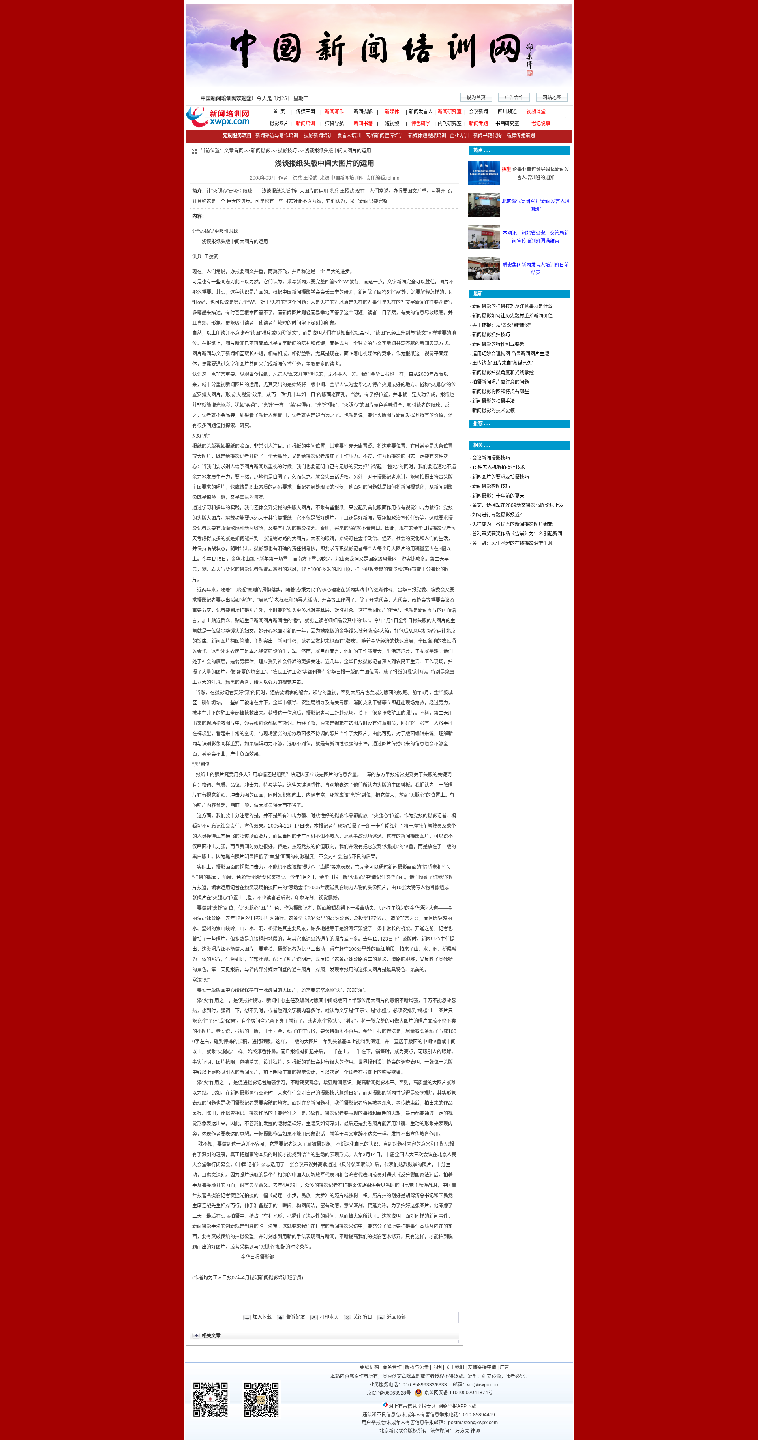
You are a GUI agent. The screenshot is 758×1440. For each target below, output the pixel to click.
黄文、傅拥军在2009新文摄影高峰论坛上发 (518, 505)
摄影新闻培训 (318, 136)
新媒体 (392, 112)
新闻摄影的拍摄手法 (493, 401)
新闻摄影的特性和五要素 (498, 344)
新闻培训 (305, 123)
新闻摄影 (363, 112)
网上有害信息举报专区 (412, 1406)
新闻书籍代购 (485, 136)
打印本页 (329, 1317)
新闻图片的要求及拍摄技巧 (500, 477)
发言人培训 (350, 136)
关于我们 (454, 1367)
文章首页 (233, 151)
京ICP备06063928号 (389, 1393)
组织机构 (369, 1367)
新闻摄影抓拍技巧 (491, 335)
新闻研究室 (450, 112)
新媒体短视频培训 (427, 136)
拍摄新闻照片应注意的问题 (500, 382)
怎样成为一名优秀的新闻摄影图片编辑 (512, 524)
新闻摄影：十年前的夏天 (498, 496)
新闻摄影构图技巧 (491, 486)
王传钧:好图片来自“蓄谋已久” (502, 363)
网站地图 (551, 97)
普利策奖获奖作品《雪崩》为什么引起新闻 (517, 534)
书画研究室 (507, 123)
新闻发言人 (421, 112)
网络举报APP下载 (457, 1406)
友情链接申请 (482, 1367)
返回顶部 (396, 1317)
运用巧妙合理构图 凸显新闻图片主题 (510, 354)
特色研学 (420, 123)
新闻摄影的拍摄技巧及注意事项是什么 (512, 306)
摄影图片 (277, 123)
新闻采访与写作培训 (276, 136)
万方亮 (462, 1431)
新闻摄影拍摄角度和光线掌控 (503, 372)
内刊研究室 (450, 123)
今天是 (255, 98)
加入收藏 (262, 1317)
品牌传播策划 (519, 136)
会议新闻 (478, 112)
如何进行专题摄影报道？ (498, 515)
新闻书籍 (363, 123)
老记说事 (540, 123)
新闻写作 (334, 112)
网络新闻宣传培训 (384, 136)
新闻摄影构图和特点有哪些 (500, 391)
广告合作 (514, 97)
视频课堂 (536, 112)
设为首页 (476, 97)
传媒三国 (305, 112)
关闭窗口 (362, 1317)
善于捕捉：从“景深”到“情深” (501, 325)
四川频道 (507, 112)
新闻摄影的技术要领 (493, 410)
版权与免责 (417, 1367)
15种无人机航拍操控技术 (498, 467)
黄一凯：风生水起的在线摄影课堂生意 (512, 543)
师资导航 (334, 123)
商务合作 (392, 1367)
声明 (437, 1367)
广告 (504, 1367)
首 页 (276, 112)
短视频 (392, 123)
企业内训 (457, 136)
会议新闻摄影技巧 (491, 458)
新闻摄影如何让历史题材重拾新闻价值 (512, 316)
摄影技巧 (287, 151)
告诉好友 (295, 1317)
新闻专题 (478, 123)
